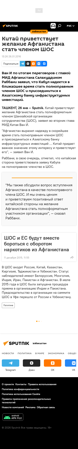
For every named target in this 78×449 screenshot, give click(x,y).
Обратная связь (46, 407)
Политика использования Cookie (21, 394)
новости (8, 353)
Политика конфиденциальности (20, 389)
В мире (39, 353)
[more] (72, 257)
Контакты (20, 384)
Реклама (30, 407)
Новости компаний (13, 407)
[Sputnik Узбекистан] (11, 27)
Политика (8, 305)
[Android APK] (13, 417)
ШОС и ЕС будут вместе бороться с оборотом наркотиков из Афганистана (36, 243)
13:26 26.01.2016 (11, 56)
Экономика (56, 353)
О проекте (8, 384)
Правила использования (42, 384)
